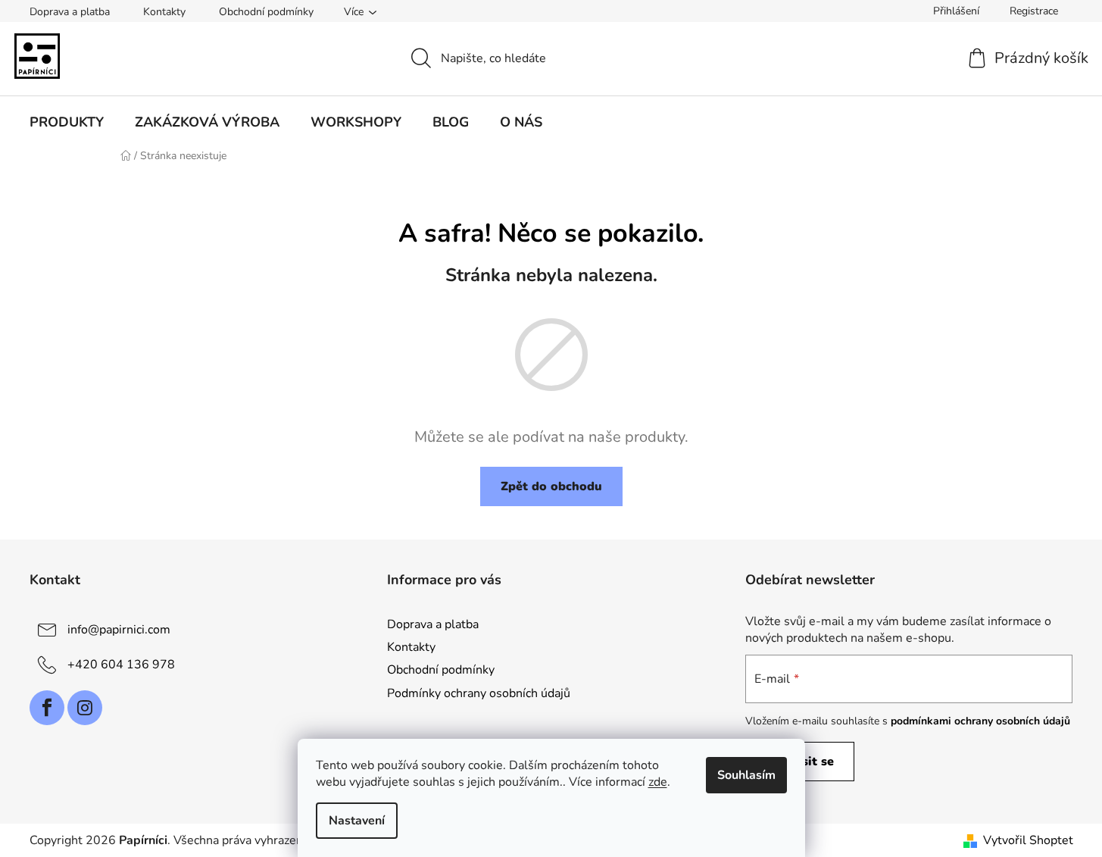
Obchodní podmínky (266, 12)
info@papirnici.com (118, 629)
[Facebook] (47, 707)
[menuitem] (66, 122)
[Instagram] (84, 707)
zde (657, 782)
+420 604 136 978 (121, 664)
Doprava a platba (70, 12)
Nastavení (357, 820)
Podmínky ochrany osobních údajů (478, 693)
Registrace (1034, 11)
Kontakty (164, 12)
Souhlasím (746, 775)
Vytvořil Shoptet (1028, 840)
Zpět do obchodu (551, 486)
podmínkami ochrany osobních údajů (980, 721)
